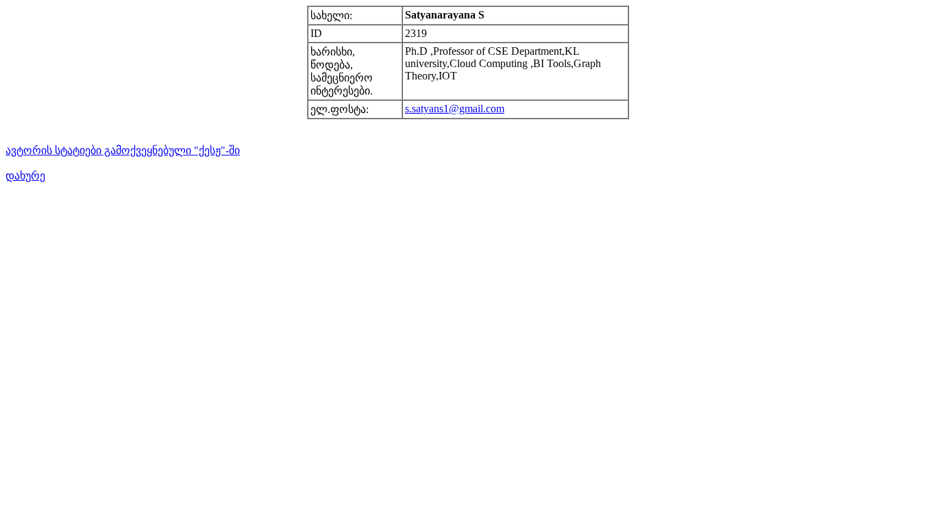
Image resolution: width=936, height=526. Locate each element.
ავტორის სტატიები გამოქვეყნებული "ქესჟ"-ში (122, 150)
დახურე (25, 175)
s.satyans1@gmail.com (454, 108)
